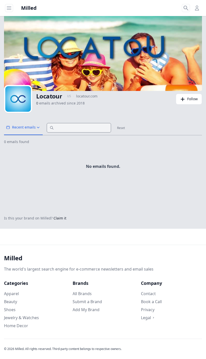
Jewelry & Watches (21, 317)
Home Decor (16, 325)
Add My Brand (86, 309)
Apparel (11, 293)
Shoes (10, 309)
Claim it (60, 218)
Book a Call (151, 301)
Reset (121, 128)
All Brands (82, 293)
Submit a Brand (87, 301)
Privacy (147, 309)
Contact (148, 293)
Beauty (10, 301)
